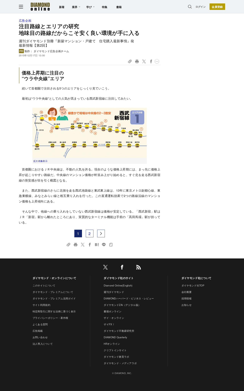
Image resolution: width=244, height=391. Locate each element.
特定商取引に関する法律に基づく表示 (54, 311)
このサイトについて (44, 285)
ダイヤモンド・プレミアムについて (53, 292)
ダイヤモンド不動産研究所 (119, 331)
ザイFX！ (109, 324)
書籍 (119, 7)
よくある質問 (40, 324)
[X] (105, 267)
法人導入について (43, 343)
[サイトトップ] (40, 6)
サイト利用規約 (41, 305)
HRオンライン (112, 343)
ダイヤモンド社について (196, 278)
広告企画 (25, 20)
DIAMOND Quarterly (115, 337)
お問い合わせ (40, 337)
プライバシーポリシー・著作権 (50, 318)
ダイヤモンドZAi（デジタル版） (122, 305)
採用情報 (186, 298)
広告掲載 (38, 331)
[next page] (101, 233)
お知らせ (186, 305)
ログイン (201, 6)
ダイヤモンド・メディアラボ (120, 363)
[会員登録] (217, 6)
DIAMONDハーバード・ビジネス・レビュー (129, 298)
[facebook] (122, 267)
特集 (105, 7)
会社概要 (186, 292)
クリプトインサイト (115, 350)
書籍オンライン (112, 311)
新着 (62, 7)
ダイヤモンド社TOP (192, 285)
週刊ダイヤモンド (114, 292)
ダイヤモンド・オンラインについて (54, 278)
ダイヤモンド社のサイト (119, 278)
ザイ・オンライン (114, 318)
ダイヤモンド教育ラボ (116, 356)
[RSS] (138, 267)
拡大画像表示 (40, 160)
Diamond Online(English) (118, 285)
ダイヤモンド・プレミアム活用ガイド (54, 298)
